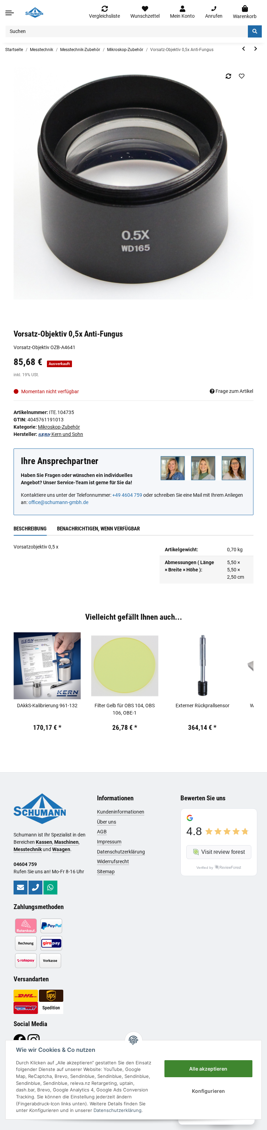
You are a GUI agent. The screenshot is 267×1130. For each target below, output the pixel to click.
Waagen (61, 849)
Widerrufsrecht (113, 861)
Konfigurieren (208, 1091)
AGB (102, 831)
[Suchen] (255, 31)
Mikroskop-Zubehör (59, 427)
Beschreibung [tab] (30, 529)
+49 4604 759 (127, 495)
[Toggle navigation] (9, 13)
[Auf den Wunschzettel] (241, 76)
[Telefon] (35, 887)
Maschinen (66, 842)
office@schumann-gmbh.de (58, 502)
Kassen (44, 842)
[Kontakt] (20, 887)
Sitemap (106, 871)
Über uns (106, 822)
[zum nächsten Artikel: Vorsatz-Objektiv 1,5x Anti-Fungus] (256, 49)
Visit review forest (223, 852)
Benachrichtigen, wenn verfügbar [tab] (98, 529)
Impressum (109, 841)
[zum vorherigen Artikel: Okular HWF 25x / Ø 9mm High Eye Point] (243, 49)
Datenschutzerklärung (121, 852)
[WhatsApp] (50, 887)
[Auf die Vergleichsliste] (228, 76)
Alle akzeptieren (208, 1069)
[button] (182, 12)
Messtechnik (28, 849)
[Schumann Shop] (34, 12)
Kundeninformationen (120, 812)
